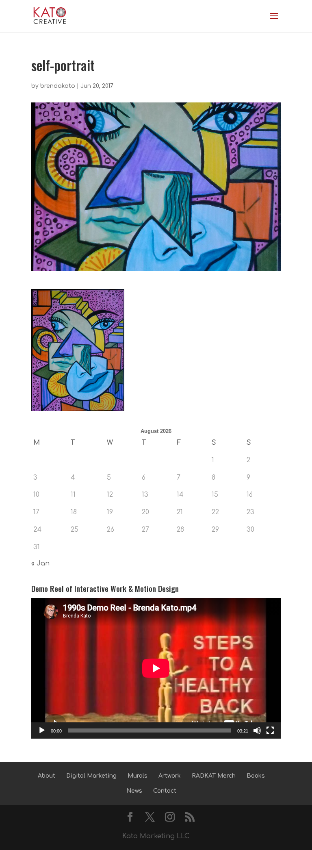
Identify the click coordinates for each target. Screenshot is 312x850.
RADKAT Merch (214, 776)
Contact (164, 791)
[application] (156, 668)
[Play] (42, 730)
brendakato (57, 86)
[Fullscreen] (270, 730)
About (46, 776)
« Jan (40, 563)
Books (256, 776)
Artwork (169, 776)
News (134, 791)
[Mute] (257, 730)
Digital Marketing (91, 776)
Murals (137, 776)
